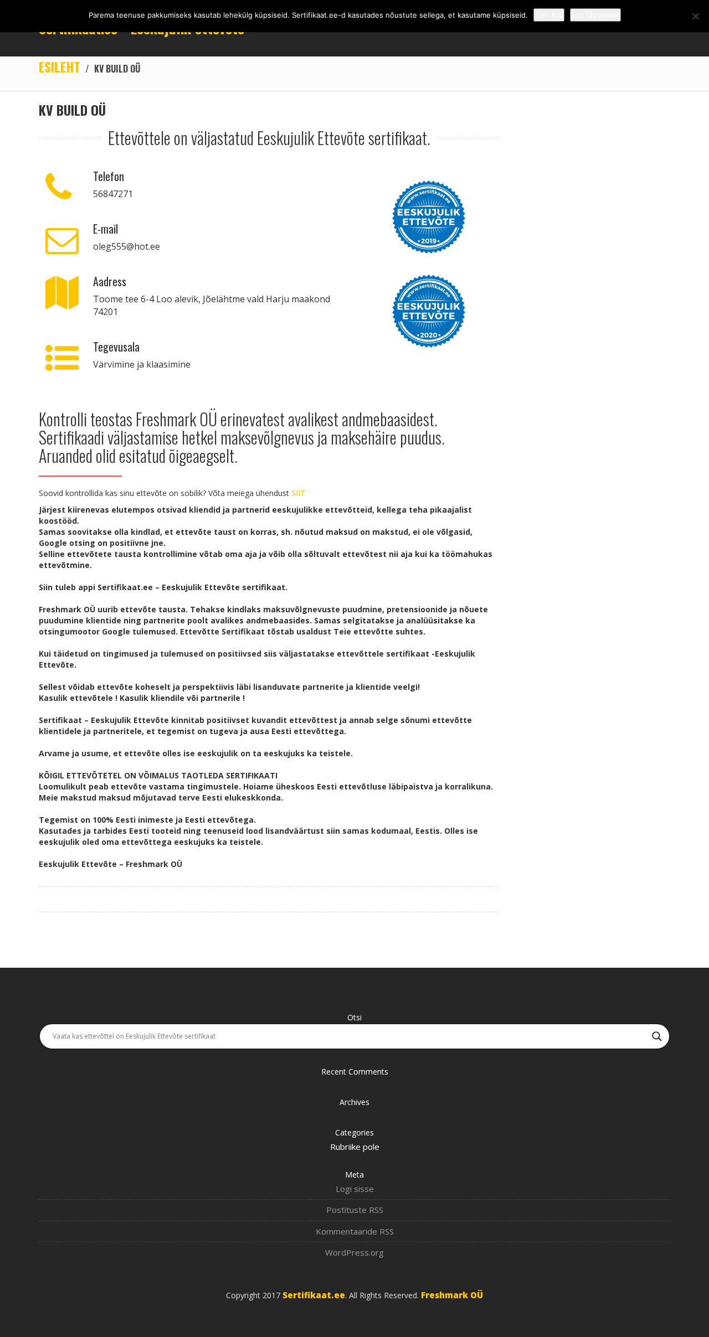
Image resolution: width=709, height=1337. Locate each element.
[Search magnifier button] (657, 1036)
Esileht (59, 66)
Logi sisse (355, 1188)
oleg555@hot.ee (126, 246)
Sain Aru (549, 15)
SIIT (298, 493)
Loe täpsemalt (595, 15)
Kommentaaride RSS (355, 1231)
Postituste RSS (354, 1209)
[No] (695, 16)
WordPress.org (354, 1252)
